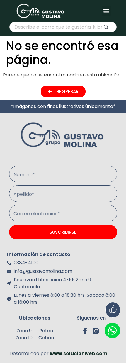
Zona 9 (24, 330)
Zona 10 (24, 337)
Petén (46, 330)
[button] (106, 11)
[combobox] (63, 27)
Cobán (46, 337)
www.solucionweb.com (78, 353)
